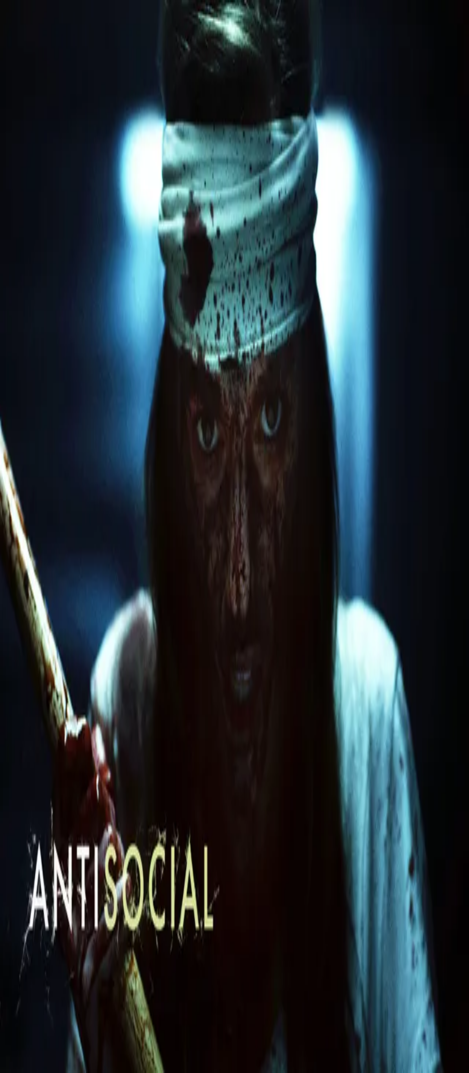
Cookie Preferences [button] (35, 863)
